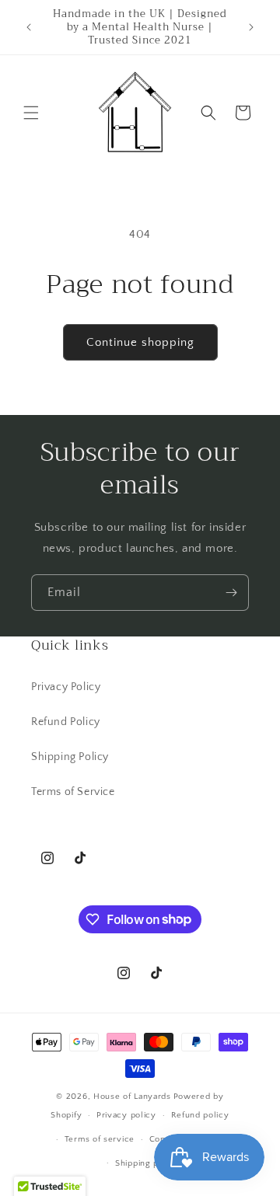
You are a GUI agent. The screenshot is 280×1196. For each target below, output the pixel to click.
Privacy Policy (65, 687)
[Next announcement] (251, 27)
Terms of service (100, 1139)
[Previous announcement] (29, 27)
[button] (31, 113)
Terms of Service (73, 792)
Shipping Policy (70, 757)
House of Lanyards (132, 1096)
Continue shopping (140, 342)
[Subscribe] (231, 592)
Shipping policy (147, 1163)
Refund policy (200, 1115)
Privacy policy (126, 1115)
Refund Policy (65, 722)
